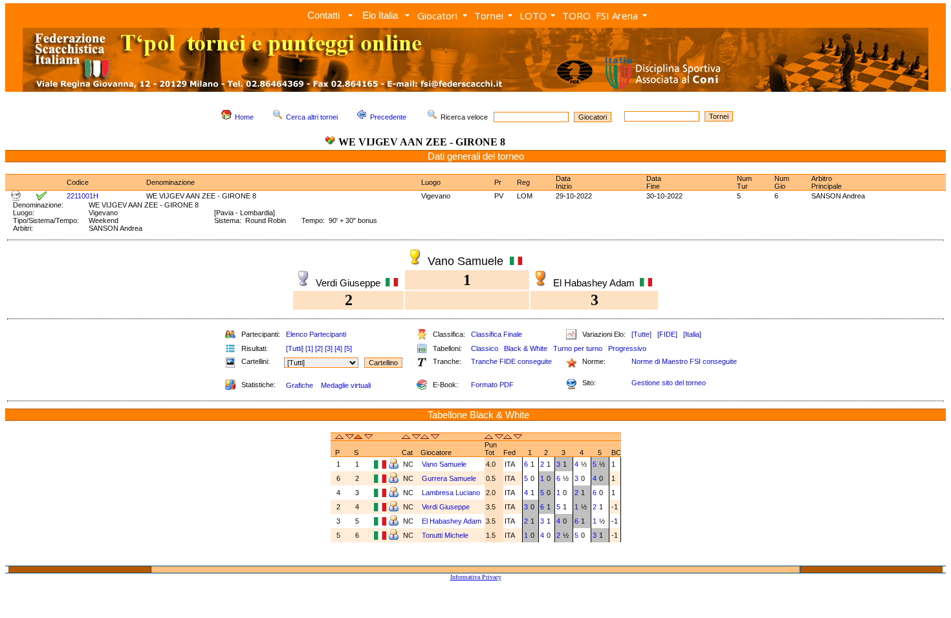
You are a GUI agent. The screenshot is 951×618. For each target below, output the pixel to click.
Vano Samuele (444, 464)
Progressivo (627, 348)
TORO (576, 15)
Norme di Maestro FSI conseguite (684, 361)
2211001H (82, 196)
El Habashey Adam (451, 521)
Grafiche (299, 385)
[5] (348, 348)
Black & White (525, 348)
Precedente (388, 117)
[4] (338, 348)
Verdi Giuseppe (446, 507)
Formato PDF (492, 385)
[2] (319, 348)
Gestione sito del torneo (668, 383)
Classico (484, 348)
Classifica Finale (496, 334)
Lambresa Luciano (451, 492)
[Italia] (692, 334)
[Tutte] (641, 334)
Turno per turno (577, 348)
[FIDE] (667, 334)
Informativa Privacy (475, 577)
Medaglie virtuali (346, 385)
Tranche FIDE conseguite (511, 361)
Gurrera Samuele (449, 478)
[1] (309, 348)
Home (244, 117)
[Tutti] (294, 348)
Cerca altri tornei (312, 117)
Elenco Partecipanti (316, 334)
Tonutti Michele (445, 535)
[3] (329, 348)
